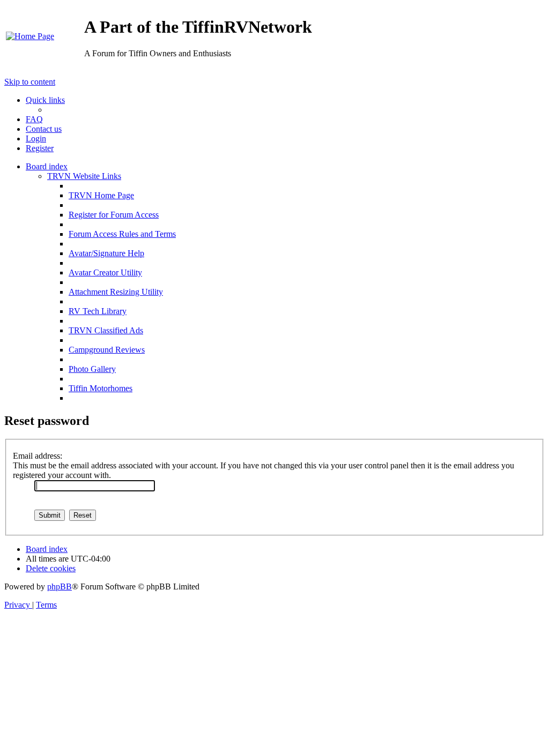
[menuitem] (30, 36)
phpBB (59, 586)
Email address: (37, 455)
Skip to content (29, 81)
